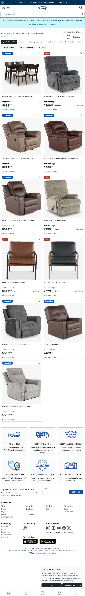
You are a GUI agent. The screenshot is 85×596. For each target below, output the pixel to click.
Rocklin (67, 509)
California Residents (61, 550)
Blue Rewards (6, 535)
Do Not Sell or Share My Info (41, 553)
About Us (4, 537)
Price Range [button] (50, 42)
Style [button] (72, 42)
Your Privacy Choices (72, 585)
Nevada (29, 506)
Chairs (3, 36)
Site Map (53, 553)
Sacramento (68, 512)
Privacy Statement (49, 550)
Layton (4, 512)
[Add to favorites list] (39, 53)
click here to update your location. (42, 24)
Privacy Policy (68, 581)
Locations (6, 502)
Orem (3, 514)
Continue (76, 492)
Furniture (40, 33)
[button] (12, 2)
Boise (48, 509)
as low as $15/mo (8, 109)
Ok (51, 585)
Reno (27, 512)
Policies (40, 550)
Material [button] (63, 42)
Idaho (49, 506)
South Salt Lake (7, 517)
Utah (3, 506)
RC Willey (5, 33)
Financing (5, 532)
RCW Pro (4, 527)
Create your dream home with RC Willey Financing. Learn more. (42, 2)
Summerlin (29, 514)
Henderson (29, 509)
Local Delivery (15, 33)
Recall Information (18, 550)
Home (10, 550)
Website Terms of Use (30, 550)
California (68, 506)
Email (44, 489)
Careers (4, 529)
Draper (4, 509)
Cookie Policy (72, 550)
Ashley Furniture (28, 33)
